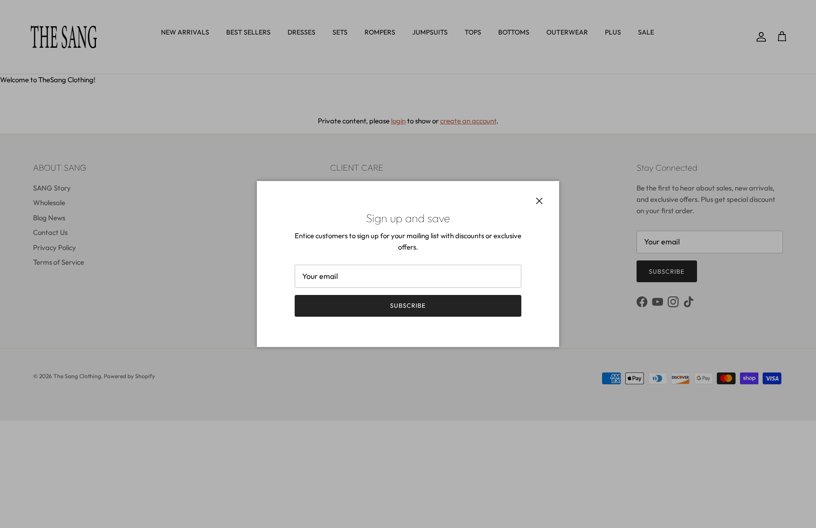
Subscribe (408, 305)
